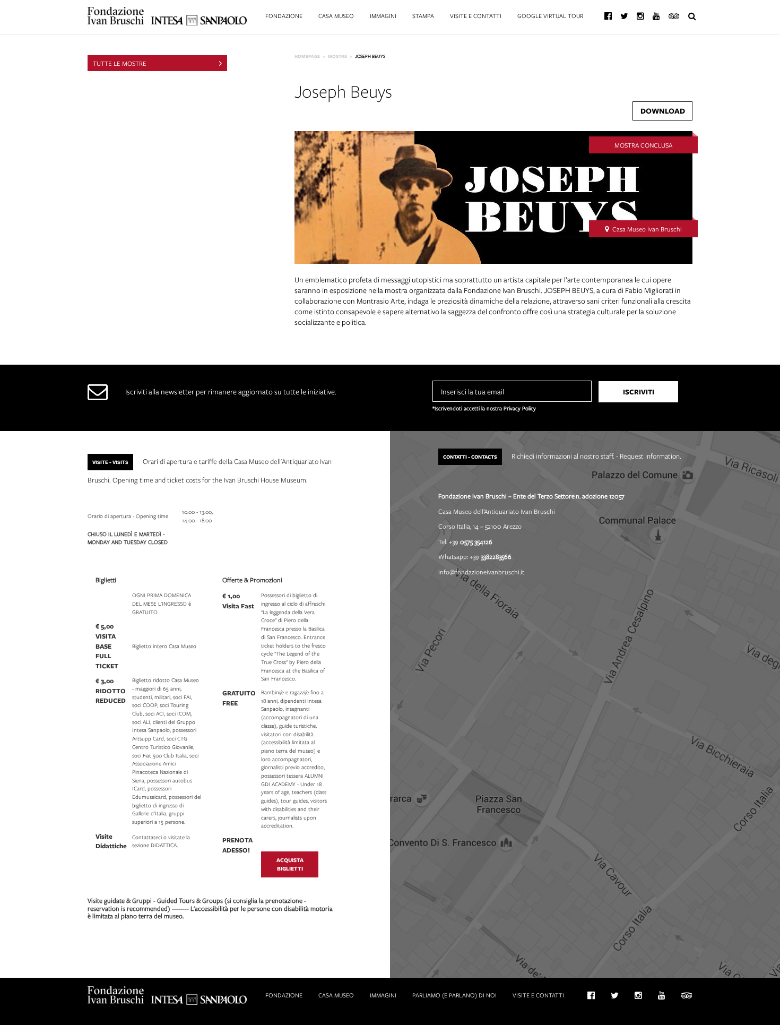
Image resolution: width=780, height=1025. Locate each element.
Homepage (307, 56)
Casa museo (336, 16)
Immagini (383, 16)
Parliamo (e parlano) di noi (454, 995)
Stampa (423, 16)
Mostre (337, 56)
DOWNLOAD (662, 111)
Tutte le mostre (119, 63)
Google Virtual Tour (550, 16)
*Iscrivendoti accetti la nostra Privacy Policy (484, 408)
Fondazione (283, 16)
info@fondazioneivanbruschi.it (481, 571)
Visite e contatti (475, 16)
